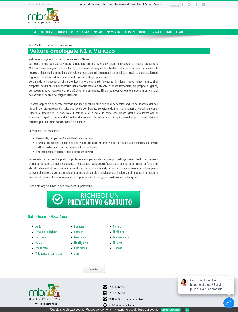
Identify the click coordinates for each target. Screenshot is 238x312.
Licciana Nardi (121, 237)
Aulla (38, 226)
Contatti (155, 32)
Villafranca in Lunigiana (48, 253)
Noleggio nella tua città (102, 4)
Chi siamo (47, 32)
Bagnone (79, 226)
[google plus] (189, 6)
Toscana (43, 217)
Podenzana (41, 248)
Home (33, 32)
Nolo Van (83, 32)
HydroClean (174, 32)
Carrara (117, 226)
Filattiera (118, 232)
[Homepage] (43, 23)
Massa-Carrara (60, 217)
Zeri (76, 253)
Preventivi (113, 32)
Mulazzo (118, 243)
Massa (38, 243)
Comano (78, 232)
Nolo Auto (65, 32)
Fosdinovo (80, 237)
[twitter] (196, 6)
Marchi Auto (136, 4)
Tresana (117, 248)
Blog (141, 32)
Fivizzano (40, 237)
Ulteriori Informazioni (170, 310)
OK (187, 310)
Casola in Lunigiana (46, 232)
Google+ (157, 4)
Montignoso (81, 243)
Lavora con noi (122, 4)
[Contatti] (203, 6)
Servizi (130, 32)
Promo (148, 4)
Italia (31, 217)
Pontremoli (80, 248)
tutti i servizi (84, 4)
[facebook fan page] (182, 6)
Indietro (93, 269)
